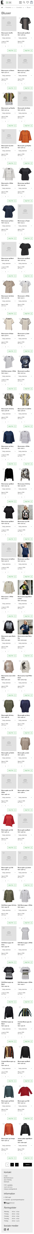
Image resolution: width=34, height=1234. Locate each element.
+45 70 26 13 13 (8, 1187)
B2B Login (8, 1197)
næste (28, 1164)
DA (7, 2)
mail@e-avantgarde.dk (10, 1189)
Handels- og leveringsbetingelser (14, 1199)
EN (10, 2)
